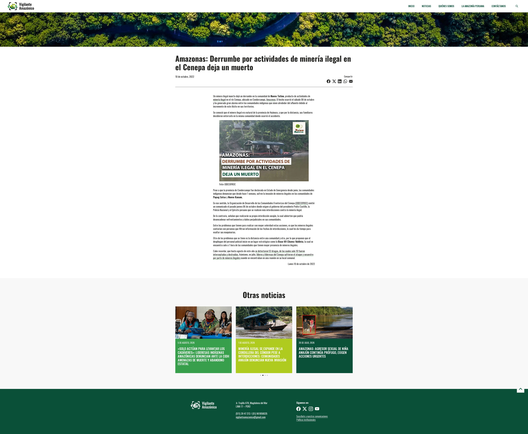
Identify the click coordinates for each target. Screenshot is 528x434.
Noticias (426, 6)
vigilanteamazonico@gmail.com (251, 417)
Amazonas (271, 99)
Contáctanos (499, 6)
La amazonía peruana (473, 6)
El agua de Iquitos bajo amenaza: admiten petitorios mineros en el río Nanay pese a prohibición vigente (323, 354)
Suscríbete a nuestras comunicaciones (312, 416)
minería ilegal (219, 99)
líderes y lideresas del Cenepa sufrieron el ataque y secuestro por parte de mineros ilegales (263, 256)
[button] (260, 375)
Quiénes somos (446, 6)
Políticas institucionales (306, 419)
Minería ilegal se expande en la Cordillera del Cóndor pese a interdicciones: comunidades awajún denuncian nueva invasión (202, 354)
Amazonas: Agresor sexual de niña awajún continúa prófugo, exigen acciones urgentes (263, 352)
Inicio (411, 6)
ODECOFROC (301, 203)
